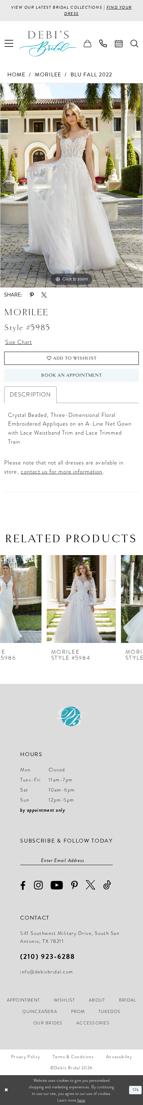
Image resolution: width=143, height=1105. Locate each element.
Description (30, 395)
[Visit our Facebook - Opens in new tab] (23, 885)
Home (16, 74)
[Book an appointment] (119, 43)
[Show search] (134, 43)
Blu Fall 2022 (91, 74)
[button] (9, 43)
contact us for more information (62, 472)
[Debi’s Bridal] (53, 44)
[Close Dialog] (6, 1090)
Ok (136, 1090)
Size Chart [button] (18, 342)
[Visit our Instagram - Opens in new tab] (38, 885)
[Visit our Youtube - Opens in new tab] (57, 885)
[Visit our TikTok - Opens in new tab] (107, 885)
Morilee (48, 74)
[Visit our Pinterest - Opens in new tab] (74, 885)
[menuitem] (9, 43)
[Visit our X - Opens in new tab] (90, 885)
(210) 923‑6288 (47, 956)
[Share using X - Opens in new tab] (44, 295)
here (81, 1100)
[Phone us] (103, 43)
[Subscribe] (109, 860)
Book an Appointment (71, 375)
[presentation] (34, 599)
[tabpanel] (71, 185)
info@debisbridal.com (46, 971)
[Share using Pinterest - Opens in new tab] (32, 295)
